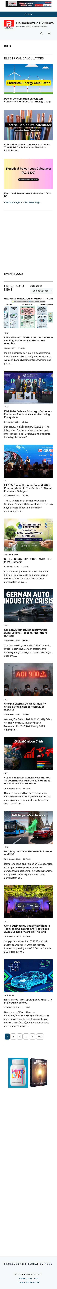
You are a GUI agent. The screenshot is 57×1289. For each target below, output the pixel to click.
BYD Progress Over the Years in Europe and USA (28, 853)
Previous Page (12, 202)
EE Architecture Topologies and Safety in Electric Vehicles (28, 1001)
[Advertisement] (28, 241)
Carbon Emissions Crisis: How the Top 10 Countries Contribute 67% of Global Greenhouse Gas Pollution (27, 780)
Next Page (34, 202)
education (9, 995)
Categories (36, 286)
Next (40, 1036)
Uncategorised (11, 555)
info (6, 333)
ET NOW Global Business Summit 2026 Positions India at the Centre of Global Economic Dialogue (28, 488)
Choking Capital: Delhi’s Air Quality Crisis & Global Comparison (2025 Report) (25, 706)
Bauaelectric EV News (35, 23)
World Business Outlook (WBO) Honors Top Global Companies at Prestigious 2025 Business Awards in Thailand (27, 928)
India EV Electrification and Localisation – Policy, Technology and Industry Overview (28, 340)
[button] (41, 33)
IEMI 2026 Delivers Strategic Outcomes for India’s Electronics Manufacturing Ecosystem (28, 414)
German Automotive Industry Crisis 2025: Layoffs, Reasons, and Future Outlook (25, 632)
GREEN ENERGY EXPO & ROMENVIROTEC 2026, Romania (27, 561)
